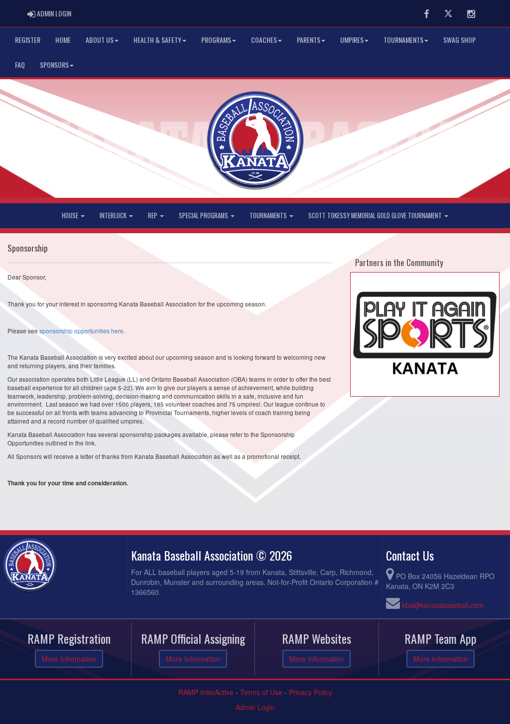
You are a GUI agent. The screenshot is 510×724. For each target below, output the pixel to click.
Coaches (264, 39)
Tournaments (403, 39)
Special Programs (204, 215)
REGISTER (27, 39)
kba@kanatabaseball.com (443, 605)
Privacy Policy (310, 692)
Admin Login (255, 707)
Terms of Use (261, 692)
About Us (100, 39)
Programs (216, 39)
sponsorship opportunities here (81, 330)
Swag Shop (459, 39)
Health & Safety (157, 39)
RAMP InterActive (206, 692)
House (71, 215)
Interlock (114, 215)
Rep (153, 215)
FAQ (20, 64)
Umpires (352, 39)
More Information (69, 659)
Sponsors (54, 64)
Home (63, 39)
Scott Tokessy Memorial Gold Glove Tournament (375, 215)
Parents (308, 39)
